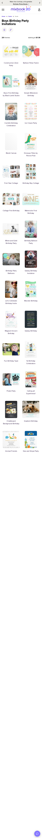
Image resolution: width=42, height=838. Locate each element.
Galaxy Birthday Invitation (31, 272)
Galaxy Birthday (31, 331)
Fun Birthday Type (11, 361)
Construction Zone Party (11, 64)
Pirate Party (11, 391)
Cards (10, 16)
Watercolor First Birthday (31, 211)
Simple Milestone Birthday (31, 94)
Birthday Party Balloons (11, 272)
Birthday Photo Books (20, 4)
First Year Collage (11, 183)
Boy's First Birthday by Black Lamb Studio (11, 94)
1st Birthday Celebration (30, 362)
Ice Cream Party (31, 123)
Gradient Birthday (31, 421)
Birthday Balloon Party (30, 241)
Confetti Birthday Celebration (11, 124)
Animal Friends (11, 451)
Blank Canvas (11, 153)
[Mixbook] (21, 9)
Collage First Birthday (11, 210)
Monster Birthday (30, 301)
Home (3, 16)
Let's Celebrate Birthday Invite (11, 302)
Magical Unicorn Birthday (11, 332)
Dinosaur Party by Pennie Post (31, 154)
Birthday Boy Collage (31, 183)
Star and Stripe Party (31, 451)
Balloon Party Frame (31, 63)
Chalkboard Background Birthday (11, 422)
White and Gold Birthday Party (11, 241)
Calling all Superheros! (31, 392)
